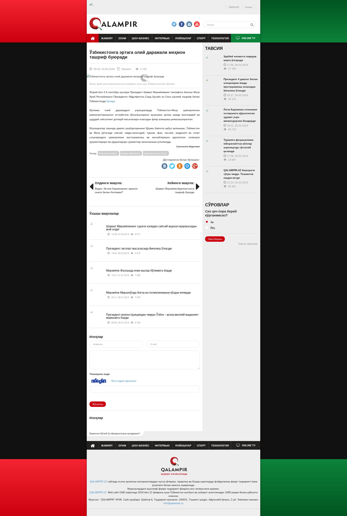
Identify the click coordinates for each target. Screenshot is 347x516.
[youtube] (197, 24)
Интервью (162, 38)
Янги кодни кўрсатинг (123, 380)
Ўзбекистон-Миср (108, 153)
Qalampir (234, 7)
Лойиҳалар (183, 38)
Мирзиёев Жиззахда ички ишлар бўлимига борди (139, 270)
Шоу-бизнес (140, 38)
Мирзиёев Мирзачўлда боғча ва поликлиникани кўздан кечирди (148, 292)
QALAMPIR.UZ (98, 481)
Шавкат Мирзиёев (130, 153)
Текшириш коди (99, 374)
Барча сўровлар (248, 243)
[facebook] (174, 24)
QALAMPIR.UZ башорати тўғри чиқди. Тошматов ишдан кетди (239, 174)
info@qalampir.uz (173, 503)
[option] (144, 76)
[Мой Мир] (187, 165)
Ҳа (212, 222)
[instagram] (189, 24)
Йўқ (212, 227)
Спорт (201, 38)
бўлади (110, 101)
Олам (122, 38)
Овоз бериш (215, 239)
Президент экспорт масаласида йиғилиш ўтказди (139, 248)
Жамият (107, 38)
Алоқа (248, 7)
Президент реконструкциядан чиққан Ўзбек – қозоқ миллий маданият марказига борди (152, 316)
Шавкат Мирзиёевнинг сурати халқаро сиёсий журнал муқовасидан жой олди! (151, 227)
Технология (220, 38)
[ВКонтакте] (164, 165)
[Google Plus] (194, 165)
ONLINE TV (248, 38)
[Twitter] (172, 165)
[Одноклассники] (179, 165)
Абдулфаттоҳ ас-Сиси (155, 153)
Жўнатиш (97, 404)
